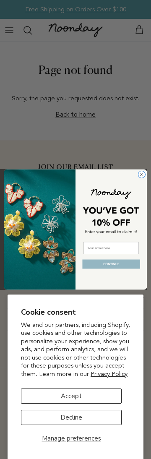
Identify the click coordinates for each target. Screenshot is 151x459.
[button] (111, 264)
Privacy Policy (109, 374)
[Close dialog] (141, 174)
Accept (71, 396)
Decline (71, 417)
